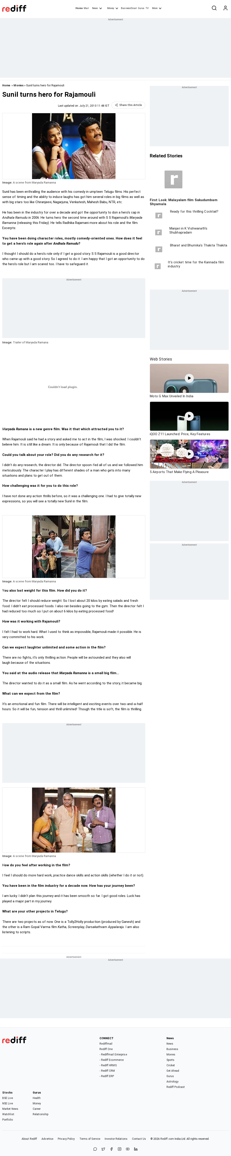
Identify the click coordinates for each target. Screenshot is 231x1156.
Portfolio (7, 1119)
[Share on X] (103, 1149)
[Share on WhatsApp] (95, 1149)
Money (110, 8)
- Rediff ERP (106, 1076)
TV (147, 8)
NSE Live (7, 1103)
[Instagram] (119, 1149)
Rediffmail (105, 1043)
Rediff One (106, 1049)
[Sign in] (225, 8)
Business (172, 1049)
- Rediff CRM (107, 1070)
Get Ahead (172, 1070)
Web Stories (161, 359)
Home (79, 8)
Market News (10, 1108)
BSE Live (7, 1098)
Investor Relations (116, 1138)
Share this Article (130, 105)
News (95, 8)
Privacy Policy (66, 1138)
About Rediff (29, 1138)
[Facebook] (111, 1149)
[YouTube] (127, 1149)
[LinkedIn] (136, 1149)
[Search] (214, 8)
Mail (86, 8)
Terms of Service (89, 1138)
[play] (189, 378)
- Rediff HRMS (107, 1065)
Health (37, 1098)
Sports (170, 1060)
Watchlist (8, 1114)
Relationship (40, 1114)
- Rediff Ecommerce (111, 1060)
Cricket (170, 1065)
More (154, 8)
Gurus (141, 8)
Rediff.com (167, 1138)
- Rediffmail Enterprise (113, 1054)
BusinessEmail (129, 8)
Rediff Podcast (175, 1087)
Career (37, 1108)
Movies (18, 85)
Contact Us (139, 1138)
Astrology (172, 1081)
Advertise (47, 1138)
